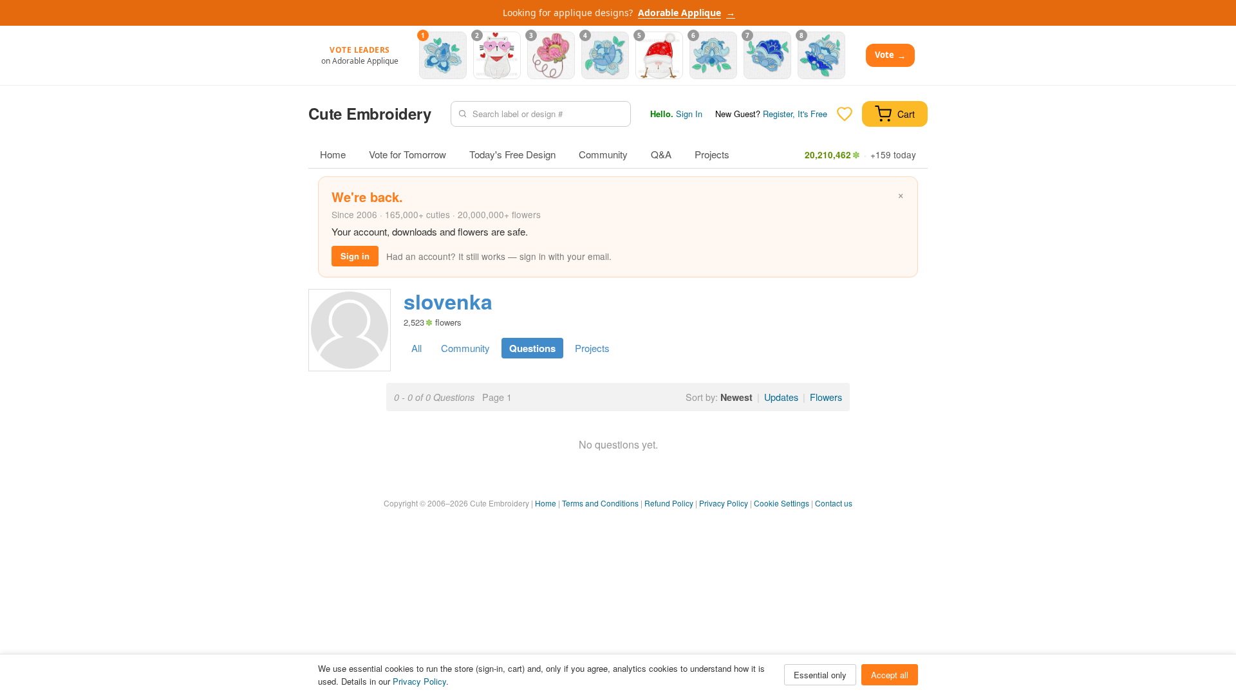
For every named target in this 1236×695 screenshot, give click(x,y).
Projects (712, 154)
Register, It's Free (795, 113)
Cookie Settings (781, 502)
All (416, 348)
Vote (890, 55)
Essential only (820, 675)
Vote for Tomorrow (407, 154)
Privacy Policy (723, 502)
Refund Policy (668, 502)
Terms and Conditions (600, 502)
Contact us (833, 502)
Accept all (889, 675)
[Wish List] (844, 114)
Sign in (355, 256)
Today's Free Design (512, 154)
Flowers (826, 396)
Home (333, 154)
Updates (781, 396)
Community (603, 154)
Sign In (689, 113)
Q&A (661, 154)
